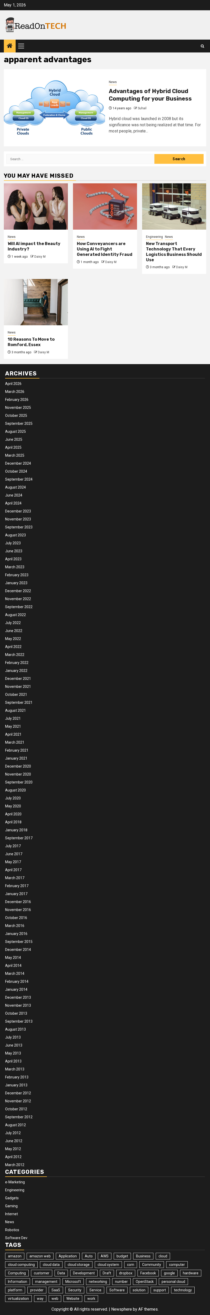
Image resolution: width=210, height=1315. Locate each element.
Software (117, 1290)
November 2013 (18, 1005)
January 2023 (16, 583)
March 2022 (14, 655)
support (159, 1290)
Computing (17, 1273)
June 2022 (13, 631)
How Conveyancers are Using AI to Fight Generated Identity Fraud (104, 249)
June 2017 (13, 854)
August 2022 (15, 615)
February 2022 (16, 663)
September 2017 (19, 838)
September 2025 (19, 423)
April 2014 (13, 965)
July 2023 (13, 543)
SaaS (55, 1290)
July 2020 (13, 798)
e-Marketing (15, 1182)
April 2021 (13, 734)
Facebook (148, 1273)
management (46, 1282)
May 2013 (13, 1053)
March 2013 (14, 1069)
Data (61, 1273)
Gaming (11, 1206)
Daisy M (40, 256)
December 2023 (18, 511)
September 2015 (19, 942)
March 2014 (14, 973)
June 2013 (13, 1045)
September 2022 (19, 607)
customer (41, 1273)
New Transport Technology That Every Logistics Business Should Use (174, 251)
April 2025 (13, 447)
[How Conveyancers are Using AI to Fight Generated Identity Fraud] (105, 206)
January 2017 (16, 894)
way (40, 1298)
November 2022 (18, 599)
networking (98, 1282)
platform (15, 1290)
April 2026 (13, 384)
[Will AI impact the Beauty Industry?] (36, 206)
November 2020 (18, 774)
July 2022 (13, 623)
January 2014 (16, 989)
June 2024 (13, 495)
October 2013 (16, 1013)
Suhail (142, 108)
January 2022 (16, 671)
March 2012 (14, 1165)
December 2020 (18, 766)
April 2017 (13, 870)
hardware (190, 1273)
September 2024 (19, 479)
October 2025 (16, 415)
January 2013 (16, 1085)
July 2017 (13, 846)
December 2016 (18, 902)
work (91, 1298)
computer (177, 1265)
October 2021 (16, 694)
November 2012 (18, 1101)
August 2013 (15, 1029)
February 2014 (16, 981)
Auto (89, 1256)
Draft (107, 1273)
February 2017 (16, 886)
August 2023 (15, 535)
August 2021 (15, 710)
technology (183, 1290)
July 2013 (13, 1037)
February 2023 (16, 575)
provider (37, 1290)
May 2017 (13, 862)
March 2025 (14, 455)
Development (84, 1273)
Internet (11, 1214)
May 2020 (13, 806)
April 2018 (13, 822)
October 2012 (16, 1109)
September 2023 (19, 527)
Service (95, 1290)
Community (151, 1265)
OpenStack (145, 1282)
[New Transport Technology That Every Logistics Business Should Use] (174, 206)
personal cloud (173, 1282)
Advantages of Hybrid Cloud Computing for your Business (150, 95)
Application (68, 1256)
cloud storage (79, 1265)
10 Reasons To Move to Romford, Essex (31, 342)
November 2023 (18, 519)
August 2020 (15, 790)
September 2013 (19, 1021)
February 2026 (16, 400)
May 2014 (13, 958)
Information (17, 1282)
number (121, 1282)
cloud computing (21, 1265)
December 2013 (18, 997)
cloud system (108, 1265)
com (130, 1265)
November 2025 (18, 408)
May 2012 (13, 1149)
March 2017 (14, 878)
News (113, 82)
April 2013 (13, 1061)
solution (139, 1290)
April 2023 (13, 559)
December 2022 (18, 591)
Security (74, 1290)
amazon (15, 1256)
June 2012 (13, 1141)
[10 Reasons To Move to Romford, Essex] (36, 302)
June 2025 (13, 439)
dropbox (125, 1273)
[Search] (202, 46)
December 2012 (18, 1093)
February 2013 (16, 1077)
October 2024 (16, 471)
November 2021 (18, 686)
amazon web (40, 1256)
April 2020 (13, 814)
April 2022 (13, 647)
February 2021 (16, 750)
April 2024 (13, 503)
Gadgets (12, 1198)
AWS (105, 1256)
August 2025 (15, 431)
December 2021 (18, 679)
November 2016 (18, 910)
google (169, 1273)
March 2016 (14, 926)
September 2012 (19, 1117)
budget (122, 1256)
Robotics (12, 1230)
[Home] (10, 46)
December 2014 (18, 950)
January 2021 (16, 758)
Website (72, 1298)
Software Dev (16, 1238)
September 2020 (19, 782)
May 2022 (13, 639)
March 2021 (14, 742)
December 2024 (18, 463)
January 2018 (16, 830)
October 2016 (16, 918)
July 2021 (13, 718)
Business (143, 1256)
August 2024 (15, 487)
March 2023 (14, 567)
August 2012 (15, 1125)
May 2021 (13, 726)
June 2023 (13, 551)
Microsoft (73, 1282)
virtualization (18, 1298)
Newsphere (121, 1309)
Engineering (154, 237)
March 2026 (14, 392)
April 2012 (13, 1157)
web (54, 1298)
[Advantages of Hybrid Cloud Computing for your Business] (54, 107)
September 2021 (19, 702)
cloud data (51, 1265)
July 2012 (13, 1133)
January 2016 (16, 934)
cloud (163, 1256)
